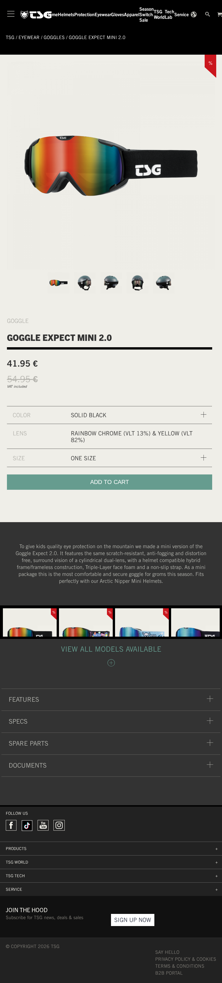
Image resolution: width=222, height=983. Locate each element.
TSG (10, 37)
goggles (54, 37)
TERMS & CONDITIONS (179, 966)
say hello (167, 952)
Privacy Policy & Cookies (185, 959)
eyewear (29, 37)
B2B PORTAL (169, 973)
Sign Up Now (132, 920)
